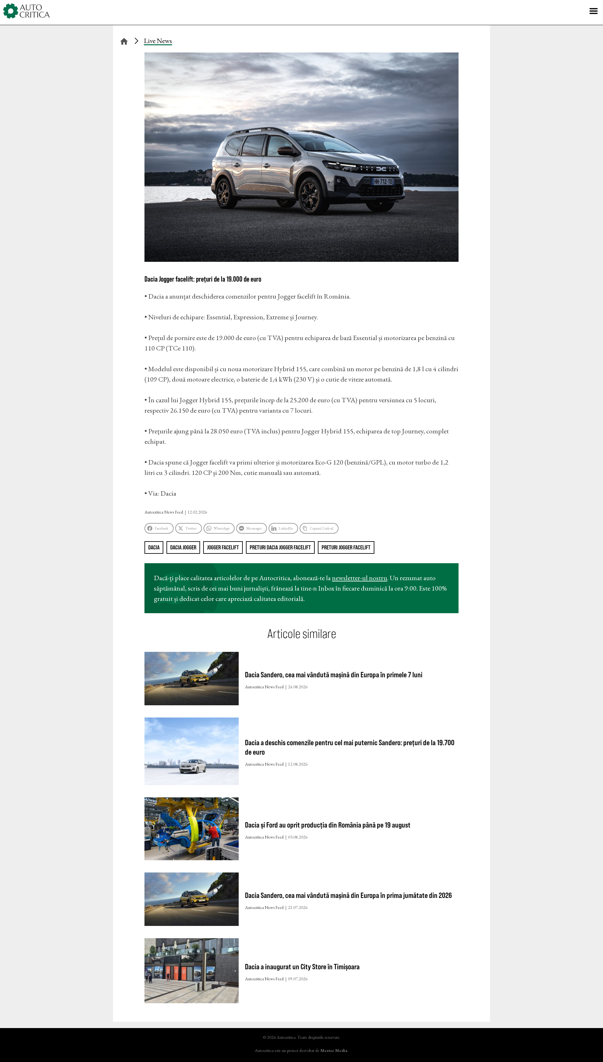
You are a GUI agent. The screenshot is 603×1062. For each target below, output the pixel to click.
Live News (158, 40)
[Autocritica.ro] (26, 11)
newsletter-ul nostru (359, 577)
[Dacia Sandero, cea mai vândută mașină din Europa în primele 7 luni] (191, 680)
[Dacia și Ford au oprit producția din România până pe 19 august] (191, 830)
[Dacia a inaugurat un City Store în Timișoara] (191, 972)
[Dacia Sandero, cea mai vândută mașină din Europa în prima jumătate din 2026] (191, 900)
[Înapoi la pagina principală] (124, 40)
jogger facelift (223, 547)
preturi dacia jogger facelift (280, 547)
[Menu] (593, 11)
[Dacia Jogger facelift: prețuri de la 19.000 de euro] (301, 259)
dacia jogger (183, 547)
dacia (154, 547)
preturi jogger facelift (346, 547)
